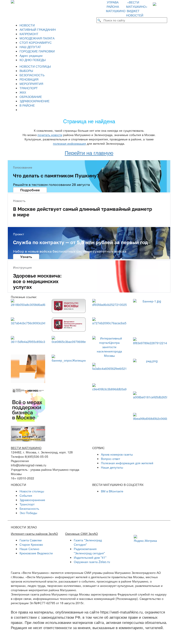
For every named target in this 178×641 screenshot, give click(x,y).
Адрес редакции (31, 55)
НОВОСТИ (27, 25)
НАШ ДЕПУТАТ (30, 47)
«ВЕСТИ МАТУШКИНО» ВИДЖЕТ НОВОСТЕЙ (136, 8)
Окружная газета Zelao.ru (92, 562)
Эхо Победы (28, 513)
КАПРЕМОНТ (29, 34)
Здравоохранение (32, 500)
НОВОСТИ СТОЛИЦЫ (35, 66)
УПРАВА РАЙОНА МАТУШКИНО (115, 6)
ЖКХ (23, 92)
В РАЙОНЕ (27, 105)
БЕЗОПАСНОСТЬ (32, 75)
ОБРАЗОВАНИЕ (31, 96)
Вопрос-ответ (110, 458)
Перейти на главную (89, 152)
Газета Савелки (31, 540)
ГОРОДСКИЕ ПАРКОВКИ (37, 51)
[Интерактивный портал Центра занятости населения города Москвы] (109, 347)
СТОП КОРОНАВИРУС (36, 42)
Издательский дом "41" (90, 557)
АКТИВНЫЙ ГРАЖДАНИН (38, 29)
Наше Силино (29, 549)
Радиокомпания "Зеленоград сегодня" (89, 551)
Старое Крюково (31, 544)
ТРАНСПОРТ (29, 88)
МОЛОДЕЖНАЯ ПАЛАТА (37, 38)
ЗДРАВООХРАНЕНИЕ (34, 101)
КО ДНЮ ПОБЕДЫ (33, 60)
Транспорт (27, 504)
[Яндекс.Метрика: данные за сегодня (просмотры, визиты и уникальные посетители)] (145, 539)
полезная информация (69, 143)
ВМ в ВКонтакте (112, 491)
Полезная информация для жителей (127, 463)
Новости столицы (32, 491)
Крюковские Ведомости (36, 553)
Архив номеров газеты (117, 454)
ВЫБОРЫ (26, 70)
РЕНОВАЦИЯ (29, 79)
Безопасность (29, 508)
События (26, 495)
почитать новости (50, 135)
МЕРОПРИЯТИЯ (31, 83)
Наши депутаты (112, 467)
